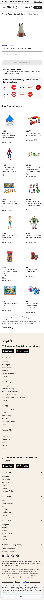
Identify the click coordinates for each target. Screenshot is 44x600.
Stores (4, 413)
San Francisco (7, 503)
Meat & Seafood (8, 373)
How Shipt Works (8, 410)
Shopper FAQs (7, 491)
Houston (5, 509)
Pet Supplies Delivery (10, 391)
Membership (6, 416)
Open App (38, 2)
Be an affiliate (7, 482)
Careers (5, 437)
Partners (5, 445)
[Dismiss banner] (3, 2)
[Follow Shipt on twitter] (17, 556)
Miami (4, 506)
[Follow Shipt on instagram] (8, 556)
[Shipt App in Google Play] (22, 351)
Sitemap (5, 448)
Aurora (4, 527)
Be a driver (6, 479)
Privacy (17, 582)
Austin (4, 500)
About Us (5, 434)
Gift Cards (6, 418)
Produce (5, 370)
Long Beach (6, 536)
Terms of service (7, 582)
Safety (4, 488)
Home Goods (7, 367)
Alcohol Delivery (8, 389)
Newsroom (6, 440)
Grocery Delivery (8, 386)
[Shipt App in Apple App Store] (8, 351)
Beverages (6, 365)
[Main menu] (4, 7)
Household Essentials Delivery (13, 397)
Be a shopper (7, 476)
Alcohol (5, 362)
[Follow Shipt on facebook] (3, 556)
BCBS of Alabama (9, 551)
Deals (4, 424)
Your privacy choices (33, 582)
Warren (4, 530)
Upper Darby (7, 533)
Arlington (5, 525)
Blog (3, 442)
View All (4, 376)
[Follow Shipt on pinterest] (12, 556)
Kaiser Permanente (9, 549)
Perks (4, 485)
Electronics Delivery (9, 394)
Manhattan (6, 512)
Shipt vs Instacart (9, 421)
